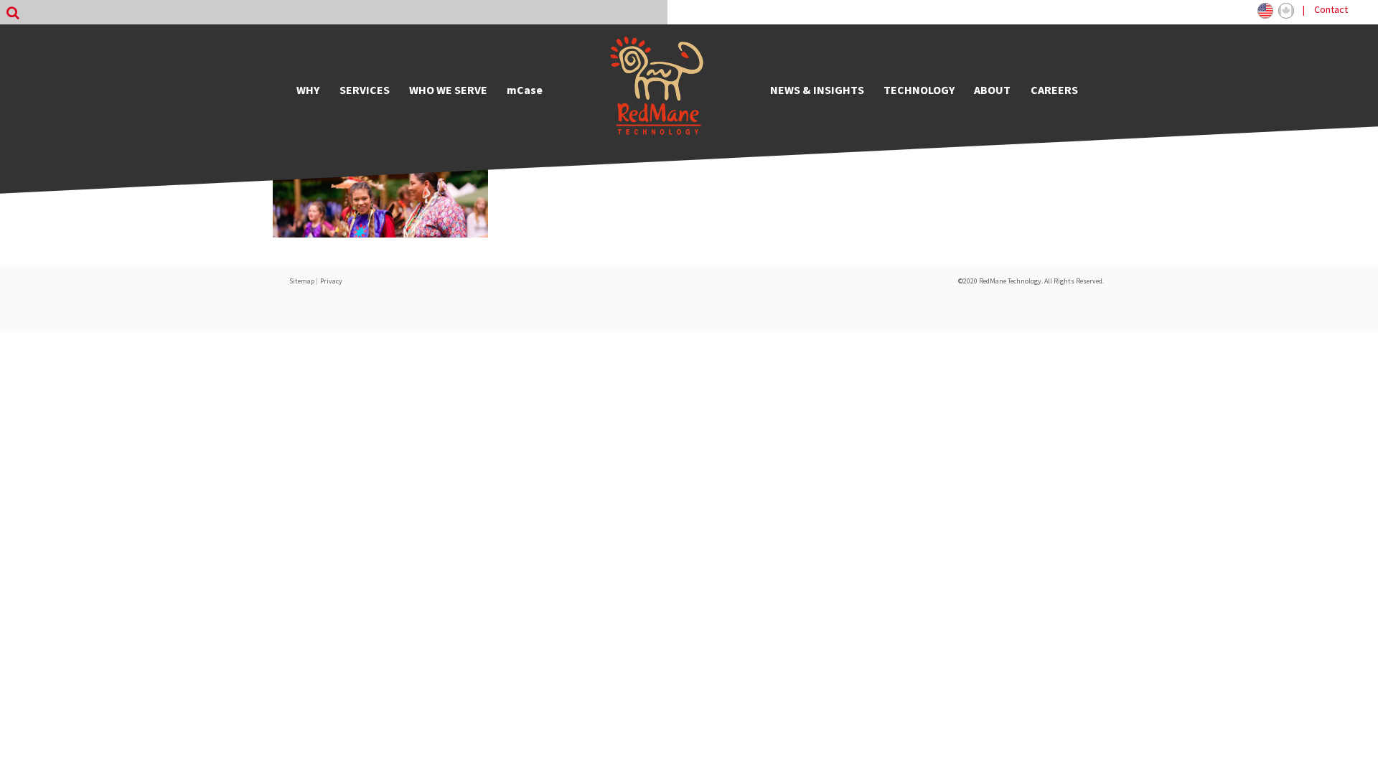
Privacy (331, 281)
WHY (307, 90)
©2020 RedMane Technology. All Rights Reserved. (1031, 281)
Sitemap (301, 281)
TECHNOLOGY (919, 90)
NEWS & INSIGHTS (817, 90)
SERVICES (364, 90)
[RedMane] (656, 90)
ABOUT (992, 90)
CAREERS (1054, 90)
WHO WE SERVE (448, 90)
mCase (525, 90)
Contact (1331, 9)
